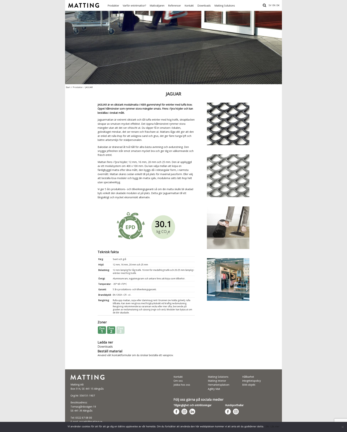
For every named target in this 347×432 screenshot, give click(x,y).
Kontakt (189, 5)
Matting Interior (217, 380)
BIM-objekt (248, 384)
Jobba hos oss (182, 384)
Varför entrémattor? (134, 5)
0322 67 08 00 (83, 417)
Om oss (178, 380)
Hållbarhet (248, 376)
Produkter (113, 5)
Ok (267, 426)
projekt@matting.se (90, 421)
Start (68, 87)
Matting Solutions (224, 5)
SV (270, 5)
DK (278, 5)
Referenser (174, 5)
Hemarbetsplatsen (218, 384)
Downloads (204, 5)
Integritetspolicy (251, 380)
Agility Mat (214, 389)
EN (274, 5)
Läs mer (275, 426)
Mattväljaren (157, 5)
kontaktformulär (121, 355)
